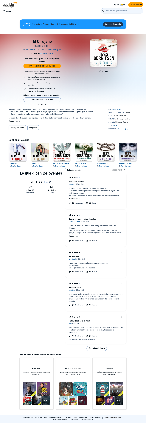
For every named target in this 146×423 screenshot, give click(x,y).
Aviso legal (67, 418)
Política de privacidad (80, 418)
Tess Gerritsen (16, 166)
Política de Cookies (95, 418)
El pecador (35, 163)
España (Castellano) (87, 420)
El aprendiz (13, 163)
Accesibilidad (74, 420)
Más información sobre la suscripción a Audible (41, 95)
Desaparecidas (80, 163)
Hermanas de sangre (61, 163)
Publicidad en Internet (60, 420)
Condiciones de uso (55, 418)
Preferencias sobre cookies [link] (112, 418)
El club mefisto (102, 163)
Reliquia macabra (125, 163)
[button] (39, 104)
